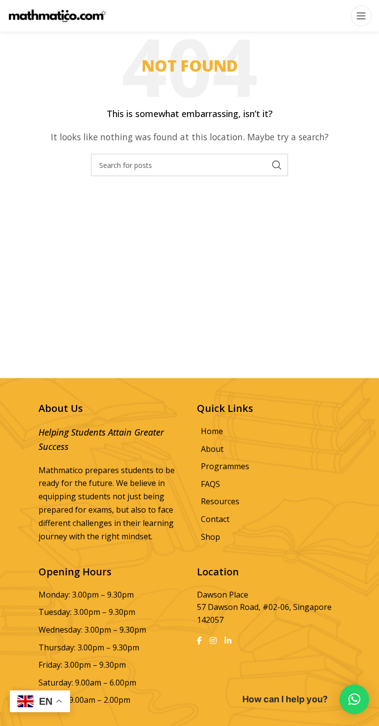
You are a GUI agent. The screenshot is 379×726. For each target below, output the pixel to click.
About (212, 449)
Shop (210, 536)
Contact (215, 519)
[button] (354, 699)
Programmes (225, 466)
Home (212, 431)
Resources (220, 501)
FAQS (210, 484)
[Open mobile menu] (361, 16)
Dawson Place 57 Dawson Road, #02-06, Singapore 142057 (264, 607)
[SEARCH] (276, 165)
